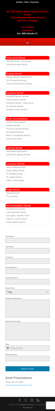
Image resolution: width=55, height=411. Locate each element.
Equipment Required (13, 298)
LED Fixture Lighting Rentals (18, 154)
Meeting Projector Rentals (17, 96)
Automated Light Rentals (17, 151)
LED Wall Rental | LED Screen (18, 61)
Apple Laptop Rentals (15, 170)
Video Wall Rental (15, 57)
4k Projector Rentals (14, 106)
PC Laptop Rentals (14, 177)
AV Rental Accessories (15, 209)
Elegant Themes (27, 404)
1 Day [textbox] (9, 292)
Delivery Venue (11, 354)
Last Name (10, 247)
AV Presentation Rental (18, 205)
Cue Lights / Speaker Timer (17, 215)
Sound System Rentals (15, 122)
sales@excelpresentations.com (19, 385)
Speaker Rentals (13, 125)
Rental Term (10, 288)
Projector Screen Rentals (16, 109)
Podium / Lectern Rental (16, 219)
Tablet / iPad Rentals (15, 180)
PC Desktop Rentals (14, 174)
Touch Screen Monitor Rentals (19, 83)
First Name (10, 236)
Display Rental (14, 73)
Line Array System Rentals (17, 128)
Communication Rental (16, 212)
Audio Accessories (14, 138)
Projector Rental (15, 92)
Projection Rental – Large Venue (20, 103)
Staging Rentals (13, 193)
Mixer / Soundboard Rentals (18, 135)
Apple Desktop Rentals (16, 167)
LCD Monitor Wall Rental (16, 64)
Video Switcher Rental (15, 222)
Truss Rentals (12, 196)
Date (7, 344)
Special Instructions (13, 321)
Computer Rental (15, 163)
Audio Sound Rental (17, 118)
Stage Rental (13, 189)
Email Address (12, 267)
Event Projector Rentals (16, 99)
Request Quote (27, 368)
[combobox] (28, 292)
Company (9, 257)
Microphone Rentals (15, 132)
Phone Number (12, 278)
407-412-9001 (27, 27)
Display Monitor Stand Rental (18, 77)
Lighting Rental (14, 147)
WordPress (27, 407)
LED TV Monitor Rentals (16, 80)
